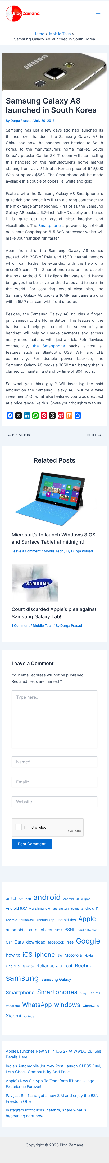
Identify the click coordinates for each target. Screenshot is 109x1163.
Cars (19, 942)
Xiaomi (13, 1016)
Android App (45, 920)
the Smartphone (49, 346)
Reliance (28, 966)
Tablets (94, 993)
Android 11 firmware (20, 920)
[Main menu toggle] (98, 13)
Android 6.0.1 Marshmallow (28, 908)
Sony (83, 993)
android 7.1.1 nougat (66, 908)
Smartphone (49, 225)
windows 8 (91, 1006)
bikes (58, 930)
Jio (59, 956)
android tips (66, 920)
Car (9, 942)
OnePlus (13, 966)
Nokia (88, 956)
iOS (28, 954)
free (70, 942)
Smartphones (57, 992)
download (36, 942)
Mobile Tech (53, 551)
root (68, 965)
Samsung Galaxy (56, 979)
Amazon (25, 899)
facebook (56, 942)
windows (67, 1004)
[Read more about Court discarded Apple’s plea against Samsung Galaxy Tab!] (35, 583)
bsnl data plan (88, 930)
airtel (11, 898)
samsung (22, 978)
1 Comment (21, 626)
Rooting (84, 965)
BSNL (70, 929)
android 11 (90, 908)
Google (88, 940)
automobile (16, 929)
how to (13, 955)
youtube (28, 1016)
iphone (45, 954)
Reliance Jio (49, 965)
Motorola (73, 955)
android (47, 897)
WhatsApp (37, 1004)
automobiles (40, 929)
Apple (87, 919)
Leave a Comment (26, 551)
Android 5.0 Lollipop (76, 899)
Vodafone (13, 1006)
